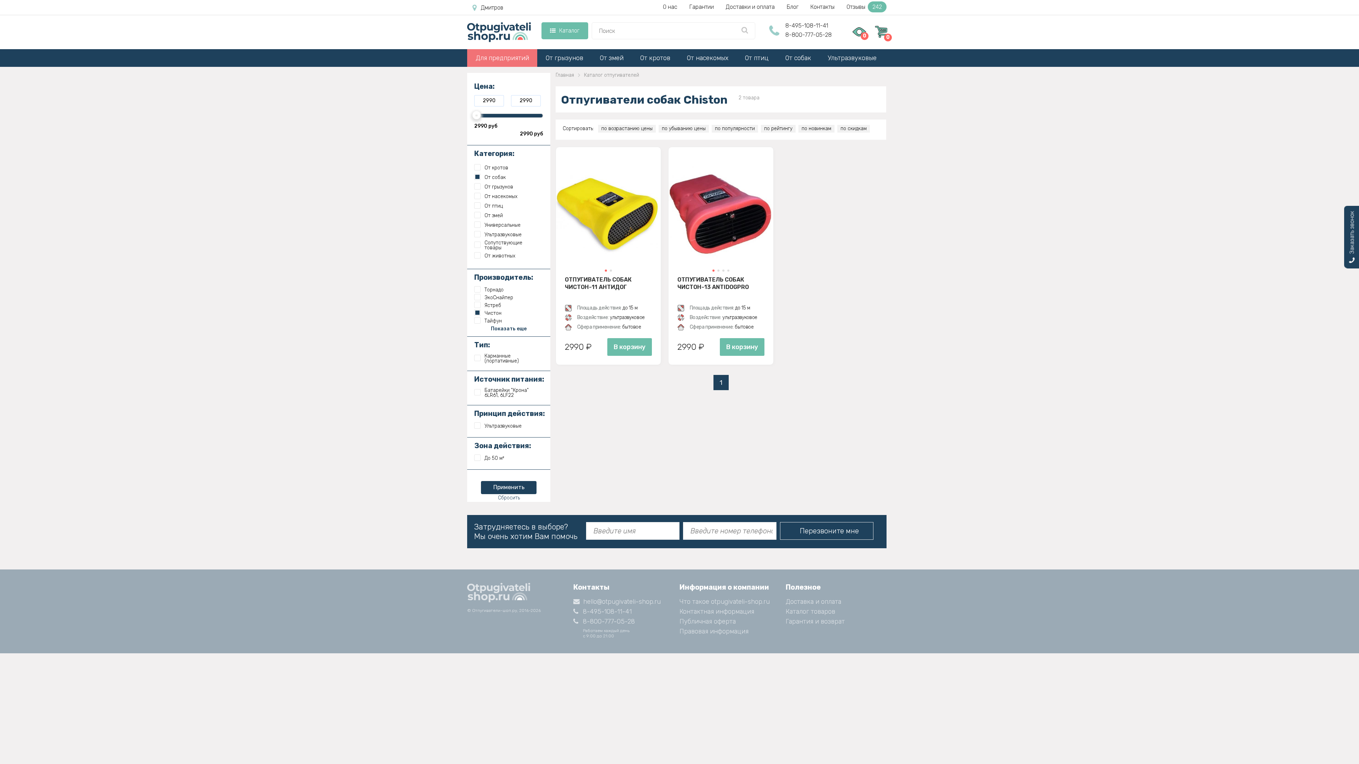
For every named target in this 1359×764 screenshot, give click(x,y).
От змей (612, 58)
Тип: (482, 345)
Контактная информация (717, 611)
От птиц (757, 58)
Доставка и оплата (813, 601)
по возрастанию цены (627, 129)
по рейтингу (778, 129)
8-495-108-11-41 (806, 25)
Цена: (484, 86)
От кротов (655, 58)
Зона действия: (502, 446)
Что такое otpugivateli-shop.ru (725, 601)
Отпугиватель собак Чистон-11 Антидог (598, 283)
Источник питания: (509, 379)
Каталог (569, 30)
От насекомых (707, 58)
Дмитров (492, 7)
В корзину (630, 347)
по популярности (735, 129)
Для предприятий (502, 58)
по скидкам (854, 129)
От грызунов (564, 58)
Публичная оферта (708, 621)
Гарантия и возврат (815, 621)
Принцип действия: (509, 413)
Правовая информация (714, 631)
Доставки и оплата (750, 7)
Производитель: (503, 277)
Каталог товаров (810, 611)
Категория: (494, 153)
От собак (798, 58)
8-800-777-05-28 (808, 34)
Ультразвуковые (852, 58)
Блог (792, 7)
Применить (508, 487)
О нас (670, 7)
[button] (606, 271)
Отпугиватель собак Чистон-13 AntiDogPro (713, 283)
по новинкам (816, 129)
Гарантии (701, 7)
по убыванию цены (684, 129)
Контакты (822, 7)
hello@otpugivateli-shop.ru (622, 601)
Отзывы (864, 7)
